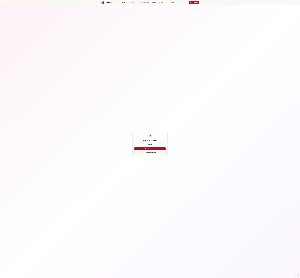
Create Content (194, 2)
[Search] (182, 2)
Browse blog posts (151, 152)
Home (123, 2)
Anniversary (162, 2)
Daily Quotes (171, 2)
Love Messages (132, 2)
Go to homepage (150, 148)
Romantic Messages (144, 2)
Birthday (154, 2)
